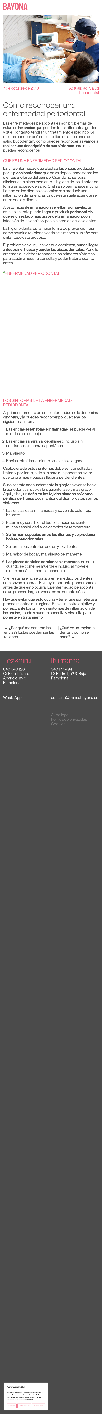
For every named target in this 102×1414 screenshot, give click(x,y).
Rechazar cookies (24, 1406)
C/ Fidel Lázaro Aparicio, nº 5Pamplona (16, 678)
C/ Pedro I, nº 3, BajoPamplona (68, 675)
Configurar (11, 1406)
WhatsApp (12, 697)
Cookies (58, 723)
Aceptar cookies (38, 1406)
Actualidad (78, 88)
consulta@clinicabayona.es (74, 697)
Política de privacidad (69, 719)
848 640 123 (14, 669)
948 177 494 (61, 669)
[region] (26, 1396)
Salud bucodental (89, 90)
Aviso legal (60, 714)
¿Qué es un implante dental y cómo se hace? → (77, 632)
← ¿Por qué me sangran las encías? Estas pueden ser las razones (29, 632)
